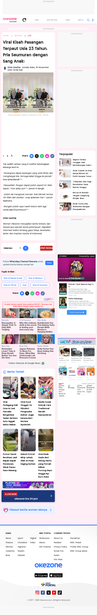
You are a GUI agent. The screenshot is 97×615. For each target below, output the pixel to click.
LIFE (29, 36)
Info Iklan (58, 559)
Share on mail (47, 156)
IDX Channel (45, 547)
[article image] (65, 162)
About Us (58, 538)
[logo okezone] (48, 565)
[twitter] (48, 592)
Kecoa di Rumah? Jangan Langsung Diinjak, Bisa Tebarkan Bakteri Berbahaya (81, 196)
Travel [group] (67, 20)
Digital (33, 538)
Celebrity (10, 551)
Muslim (21, 551)
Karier (56, 555)
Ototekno (22, 543)
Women (9, 547)
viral (24, 285)
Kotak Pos (59, 551)
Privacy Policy (60, 547)
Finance (9, 543)
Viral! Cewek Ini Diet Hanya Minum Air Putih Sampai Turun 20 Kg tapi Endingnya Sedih (83, 174)
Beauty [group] (80, 20)
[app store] (56, 575)
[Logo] (24, 20)
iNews (42, 543)
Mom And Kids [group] (52, 20)
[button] (83, 20)
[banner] (28, 488)
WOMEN (18, 36)
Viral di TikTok (10, 285)
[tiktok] (60, 592)
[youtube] (54, 592)
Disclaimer (75, 538)
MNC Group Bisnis (78, 551)
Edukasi (21, 555)
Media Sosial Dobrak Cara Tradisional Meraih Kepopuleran (44, 408)
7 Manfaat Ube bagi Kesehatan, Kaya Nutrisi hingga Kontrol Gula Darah (82, 185)
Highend (22, 547)
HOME (6, 36)
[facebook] (43, 592)
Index (32, 543)
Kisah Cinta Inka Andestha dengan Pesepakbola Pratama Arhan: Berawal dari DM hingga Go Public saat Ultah (81, 207)
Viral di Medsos (35, 278)
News (8, 538)
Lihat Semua (46, 248)
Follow (49, 263)
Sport (20, 538)
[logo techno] (9, 20)
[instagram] (37, 592)
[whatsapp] (42, 156)
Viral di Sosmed (40, 285)
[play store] (41, 575)
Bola (8, 555)
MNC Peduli (75, 543)
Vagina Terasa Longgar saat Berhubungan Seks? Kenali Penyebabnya (82, 163)
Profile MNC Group (79, 547)
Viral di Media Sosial (13, 278)
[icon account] (5, 68)
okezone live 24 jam (26, 498)
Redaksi (57, 543)
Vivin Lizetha (14, 67)
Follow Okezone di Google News (24, 363)
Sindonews (44, 538)
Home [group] (37, 20)
